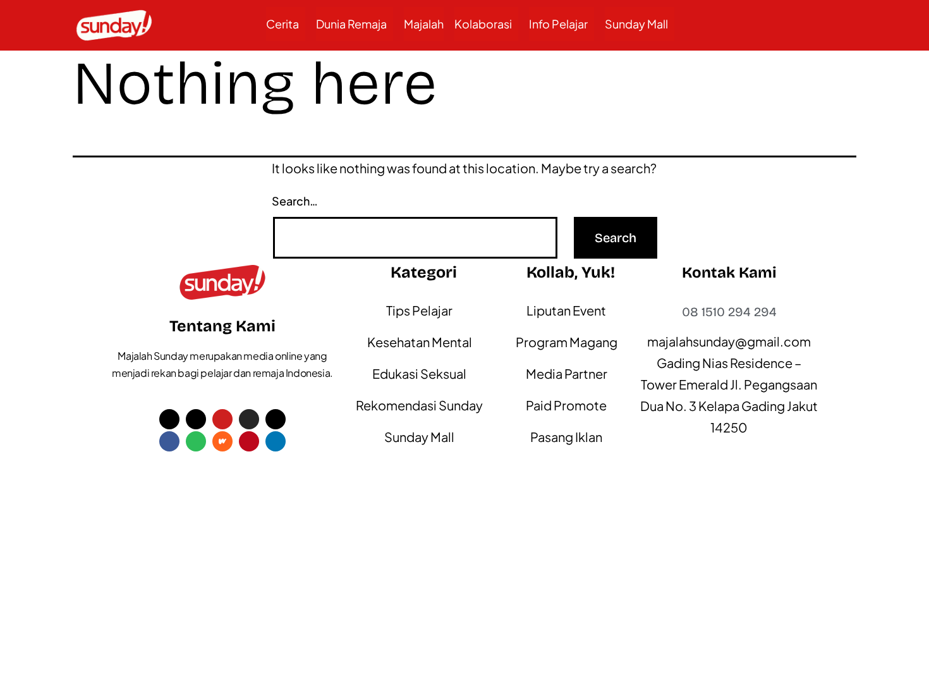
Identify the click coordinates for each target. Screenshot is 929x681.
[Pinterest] (249, 441)
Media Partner (566, 373)
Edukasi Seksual (419, 373)
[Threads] (275, 419)
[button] (285, 24)
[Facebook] (169, 441)
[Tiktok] (196, 419)
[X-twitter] (169, 419)
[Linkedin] (275, 441)
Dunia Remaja (351, 23)
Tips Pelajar (419, 310)
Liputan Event (566, 310)
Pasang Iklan (566, 437)
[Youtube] (222, 419)
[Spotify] (196, 441)
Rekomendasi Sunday (419, 405)
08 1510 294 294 (729, 311)
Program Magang (566, 342)
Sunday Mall (636, 23)
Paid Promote (566, 405)
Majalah (424, 23)
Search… (295, 200)
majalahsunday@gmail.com (729, 341)
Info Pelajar (558, 23)
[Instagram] (249, 419)
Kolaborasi (483, 23)
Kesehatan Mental (419, 342)
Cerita (282, 23)
